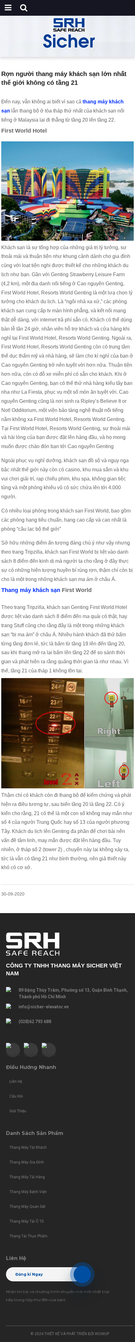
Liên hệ (15, 1081)
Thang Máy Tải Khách (28, 1147)
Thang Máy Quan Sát (27, 1206)
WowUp (102, 1334)
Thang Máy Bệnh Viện (28, 1192)
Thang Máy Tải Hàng (27, 1177)
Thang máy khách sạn (30, 590)
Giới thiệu (17, 1111)
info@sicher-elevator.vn (44, 1006)
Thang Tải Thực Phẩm (28, 1236)
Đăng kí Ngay (29, 1274)
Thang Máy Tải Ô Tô (26, 1221)
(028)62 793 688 (35, 1021)
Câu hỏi (16, 1096)
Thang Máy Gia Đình (26, 1162)
